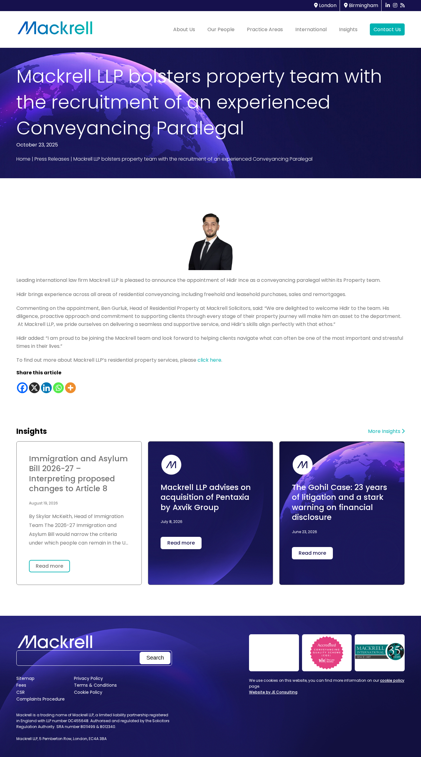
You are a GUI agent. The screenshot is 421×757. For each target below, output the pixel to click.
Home (23, 159)
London (327, 5)
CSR (20, 692)
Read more (49, 566)
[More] (70, 387)
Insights (348, 29)
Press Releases (52, 159)
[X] (34, 387)
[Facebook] (22, 387)
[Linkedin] (46, 387)
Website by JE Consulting (273, 692)
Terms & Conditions (95, 685)
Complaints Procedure (40, 699)
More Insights (385, 431)
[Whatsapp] (58, 387)
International (311, 29)
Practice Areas (265, 29)
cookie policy (392, 680)
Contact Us (387, 29)
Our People (221, 29)
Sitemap (25, 678)
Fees (21, 685)
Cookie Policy (88, 692)
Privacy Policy (88, 678)
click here (209, 360)
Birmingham (363, 5)
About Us (184, 29)
